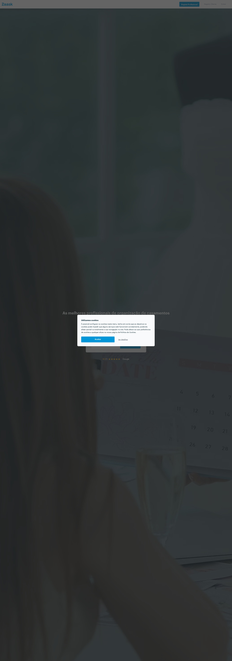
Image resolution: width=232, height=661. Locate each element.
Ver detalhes (123, 339)
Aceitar (98, 339)
